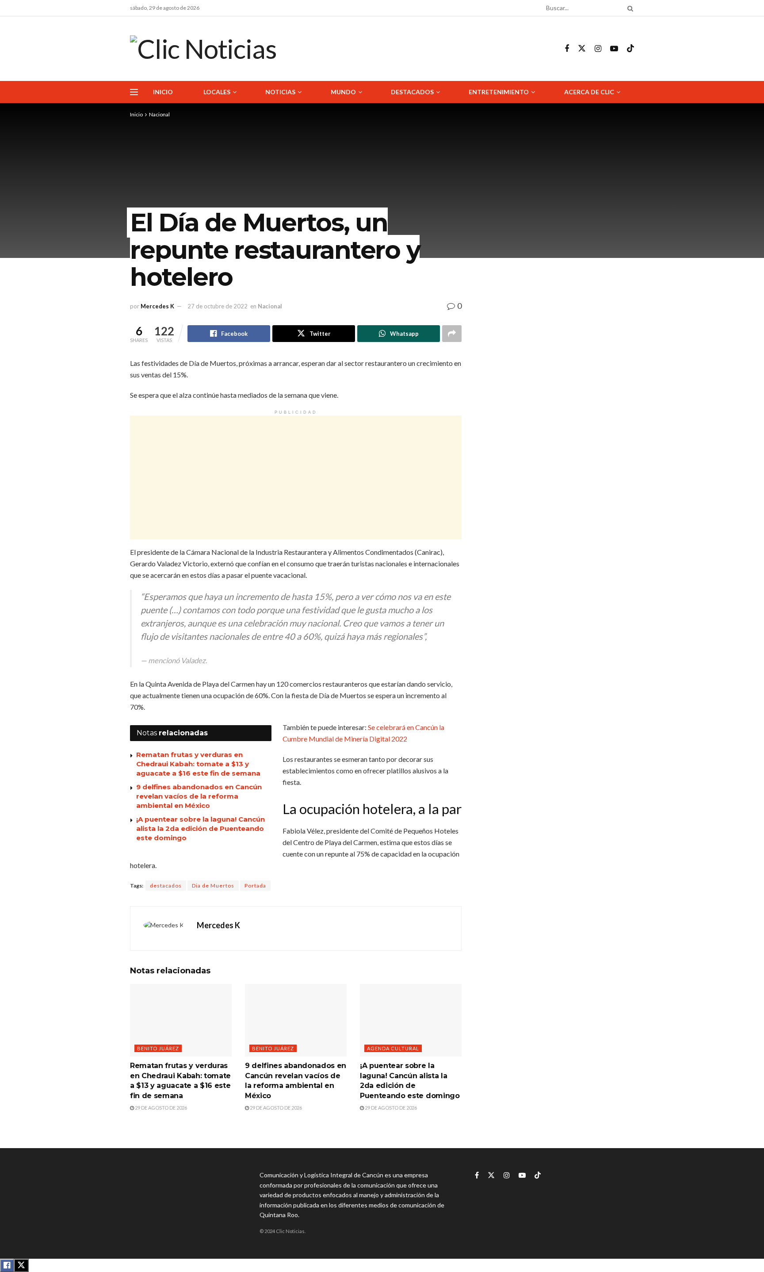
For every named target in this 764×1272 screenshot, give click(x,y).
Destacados (412, 92)
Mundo (343, 92)
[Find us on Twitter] (582, 48)
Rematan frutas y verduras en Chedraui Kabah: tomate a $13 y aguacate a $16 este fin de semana (198, 763)
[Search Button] (628, 8)
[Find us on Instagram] (598, 49)
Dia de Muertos (213, 885)
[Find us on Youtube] (614, 49)
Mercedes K (157, 306)
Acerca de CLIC (589, 92)
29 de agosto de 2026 (160, 1108)
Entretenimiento (499, 92)
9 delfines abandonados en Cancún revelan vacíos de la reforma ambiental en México (199, 796)
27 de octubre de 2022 (217, 306)
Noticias (280, 92)
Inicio (163, 92)
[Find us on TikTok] (630, 48)
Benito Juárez (158, 1048)
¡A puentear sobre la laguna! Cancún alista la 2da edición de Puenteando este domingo (200, 828)
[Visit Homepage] (203, 48)
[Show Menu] (134, 92)
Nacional (159, 114)
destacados (166, 885)
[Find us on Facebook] (567, 49)
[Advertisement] (296, 477)
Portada (255, 885)
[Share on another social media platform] (452, 333)
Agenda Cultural (393, 1048)
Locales (216, 92)
